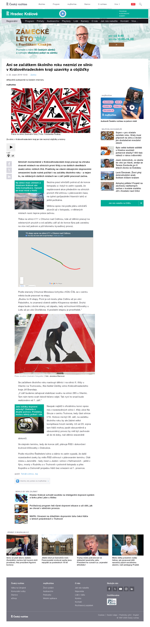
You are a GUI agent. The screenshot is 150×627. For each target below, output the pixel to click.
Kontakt (124, 21)
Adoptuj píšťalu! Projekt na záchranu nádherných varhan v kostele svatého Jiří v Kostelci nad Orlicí (129, 187)
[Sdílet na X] (9, 170)
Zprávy (33, 75)
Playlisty (66, 21)
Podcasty (47, 595)
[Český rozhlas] (16, 4)
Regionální (11, 21)
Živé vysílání (107, 110)
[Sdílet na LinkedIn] (9, 176)
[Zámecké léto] (75, 41)
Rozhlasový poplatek (84, 605)
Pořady (40, 21)
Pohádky (106, 106)
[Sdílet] (13, 156)
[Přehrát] (10, 147)
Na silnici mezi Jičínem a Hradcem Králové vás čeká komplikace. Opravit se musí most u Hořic (29, 186)
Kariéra (78, 598)
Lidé (76, 21)
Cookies (101, 615)
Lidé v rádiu (80, 595)
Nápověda (79, 591)
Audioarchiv (124, 13)
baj (36, 474)
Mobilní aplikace (50, 598)
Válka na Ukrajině (18, 588)
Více (134, 21)
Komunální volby (18, 591)
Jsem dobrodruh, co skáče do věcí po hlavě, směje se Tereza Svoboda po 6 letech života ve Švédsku (129, 164)
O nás (95, 21)
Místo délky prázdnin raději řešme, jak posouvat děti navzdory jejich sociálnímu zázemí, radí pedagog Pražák (125, 561)
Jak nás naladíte (109, 21)
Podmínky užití (125, 615)
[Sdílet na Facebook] (9, 164)
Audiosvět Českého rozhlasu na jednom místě (119, 121)
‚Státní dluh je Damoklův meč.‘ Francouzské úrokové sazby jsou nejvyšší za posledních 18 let (57, 560)
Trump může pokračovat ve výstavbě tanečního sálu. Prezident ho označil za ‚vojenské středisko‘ (92, 561)
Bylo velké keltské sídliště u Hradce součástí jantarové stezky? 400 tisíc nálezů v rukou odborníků (129, 151)
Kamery (122, 16)
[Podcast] (8, 156)
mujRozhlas (72, 4)
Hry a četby (107, 102)
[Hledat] (140, 4)
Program (56, 4)
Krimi (117, 102)
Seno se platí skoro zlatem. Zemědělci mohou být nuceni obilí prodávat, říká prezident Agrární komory (22, 561)
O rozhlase (102, 4)
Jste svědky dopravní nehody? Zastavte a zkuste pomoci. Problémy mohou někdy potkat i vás (29, 410)
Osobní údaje (112, 615)
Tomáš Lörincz (27, 474)
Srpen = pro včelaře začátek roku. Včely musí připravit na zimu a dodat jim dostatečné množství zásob (128, 137)
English (136, 615)
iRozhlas (42, 4)
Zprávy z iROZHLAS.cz (18, 532)
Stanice (87, 4)
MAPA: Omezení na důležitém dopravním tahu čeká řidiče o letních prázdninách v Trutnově (59, 517)
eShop (14, 598)
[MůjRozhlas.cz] (11, 85)
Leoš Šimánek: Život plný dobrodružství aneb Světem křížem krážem (128, 175)
